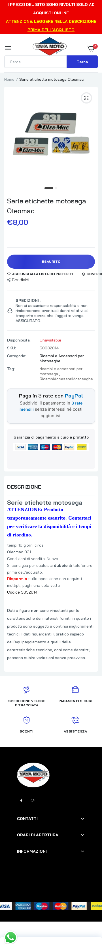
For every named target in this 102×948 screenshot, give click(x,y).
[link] (86, 913)
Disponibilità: (19, 340)
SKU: (11, 348)
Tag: (11, 368)
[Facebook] (21, 800)
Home (9, 79)
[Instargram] (32, 800)
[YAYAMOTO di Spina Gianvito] (50, 48)
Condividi (20, 279)
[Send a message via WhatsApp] (10, 937)
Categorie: (16, 355)
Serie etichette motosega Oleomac (46, 206)
